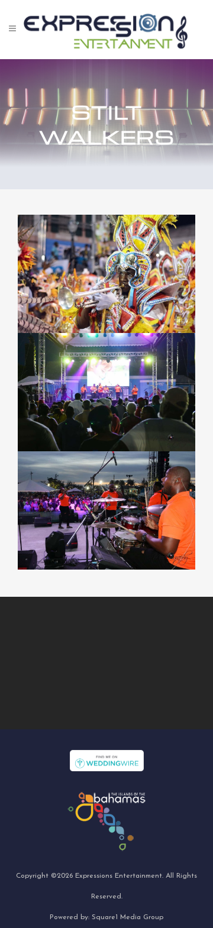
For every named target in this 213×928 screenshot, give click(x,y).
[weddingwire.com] (107, 760)
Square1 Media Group (127, 917)
